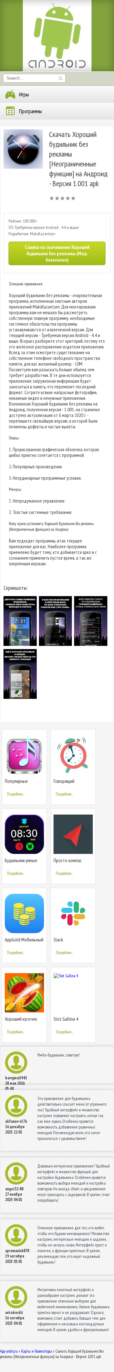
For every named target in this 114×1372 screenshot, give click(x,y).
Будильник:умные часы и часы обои (21, 863)
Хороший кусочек (21, 1019)
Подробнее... (15, 794)
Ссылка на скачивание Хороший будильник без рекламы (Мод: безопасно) (57, 253)
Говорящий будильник (64, 784)
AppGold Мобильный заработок (24, 942)
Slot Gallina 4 (66, 1019)
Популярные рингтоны (16, 784)
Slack (58, 939)
